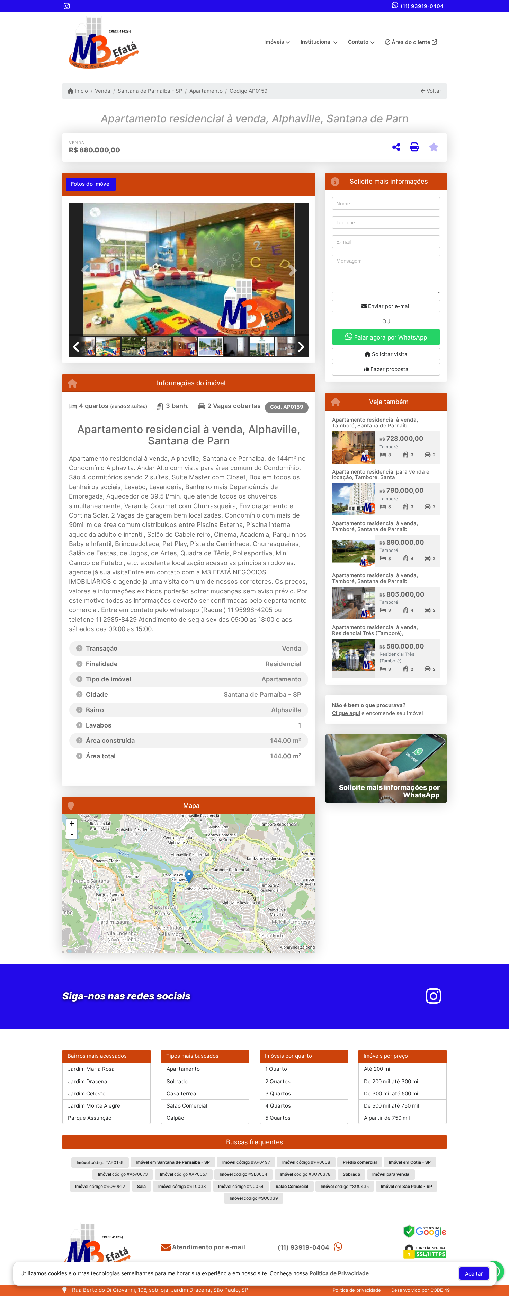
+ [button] (72, 823)
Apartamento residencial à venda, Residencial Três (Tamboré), (375, 630)
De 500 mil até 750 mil (391, 1105)
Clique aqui (346, 713)
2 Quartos (278, 1081)
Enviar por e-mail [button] (389, 306)
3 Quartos (278, 1093)
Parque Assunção (89, 1117)
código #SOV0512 (100, 1186)
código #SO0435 (345, 1186)
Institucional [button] (316, 41)
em (173, 1162)
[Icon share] (66, 6)
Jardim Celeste (87, 1093)
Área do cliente (411, 42)
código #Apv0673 (123, 1174)
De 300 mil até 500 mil (392, 1093)
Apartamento (206, 91)
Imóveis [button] (274, 41)
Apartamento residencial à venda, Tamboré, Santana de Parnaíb (375, 422)
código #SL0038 (182, 1186)
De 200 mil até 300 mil (392, 1081)
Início (80, 91)
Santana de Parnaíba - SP (150, 91)
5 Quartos (278, 1117)
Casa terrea (181, 1093)
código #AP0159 (100, 1162)
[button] (87, 270)
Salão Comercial (187, 1105)
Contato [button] (358, 41)
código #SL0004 (243, 1174)
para (390, 1174)
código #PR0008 (306, 1162)
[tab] (91, 184)
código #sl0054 (241, 1186)
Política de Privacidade (339, 1273)
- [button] (72, 834)
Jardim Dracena (87, 1081)
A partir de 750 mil (387, 1117)
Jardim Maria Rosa (91, 1069)
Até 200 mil (378, 1069)
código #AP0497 (246, 1162)
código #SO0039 (254, 1198)
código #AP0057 (183, 1174)
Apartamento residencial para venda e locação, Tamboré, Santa (380, 474)
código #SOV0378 (305, 1174)
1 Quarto (276, 1069)
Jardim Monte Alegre (94, 1105)
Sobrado (177, 1081)
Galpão (175, 1117)
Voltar (433, 91)
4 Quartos (278, 1105)
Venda (102, 91)
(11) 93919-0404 (422, 6)
